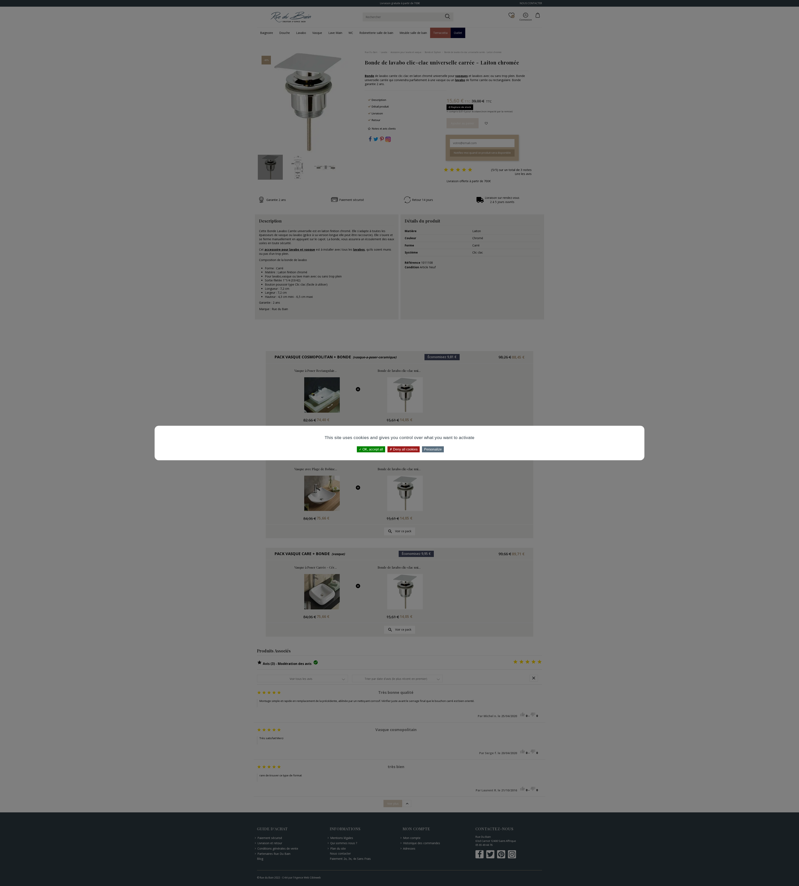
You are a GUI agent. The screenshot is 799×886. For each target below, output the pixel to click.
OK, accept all (372, 449)
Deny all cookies (405, 449)
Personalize (433, 449)
